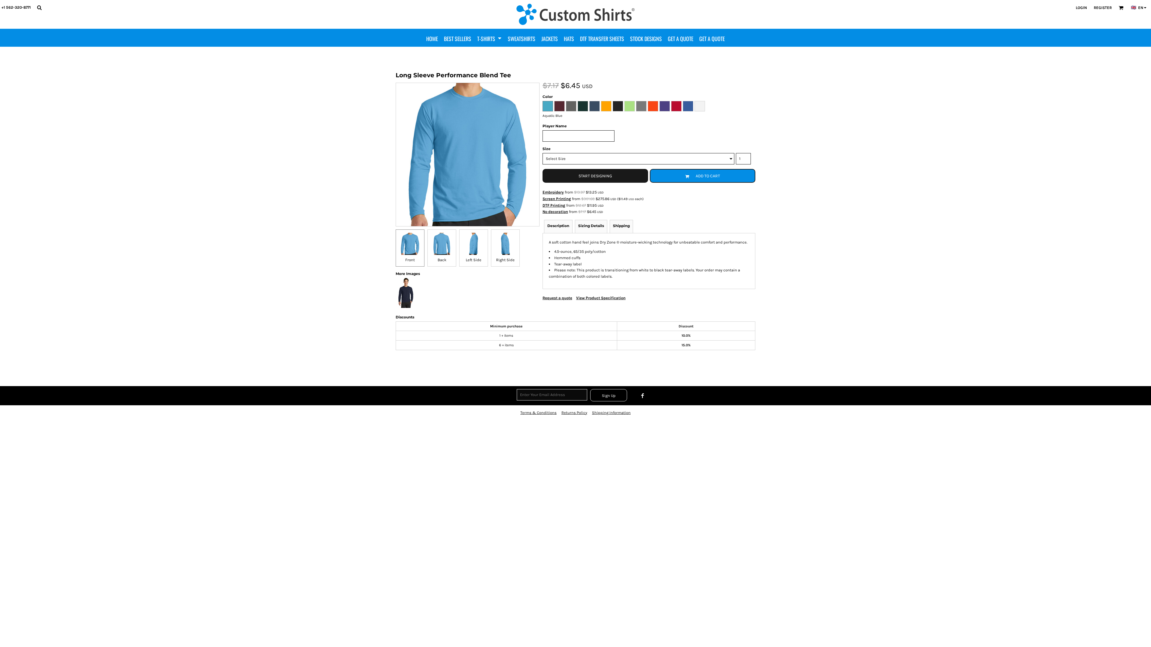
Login (1081, 7)
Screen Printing (557, 198)
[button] (39, 7)
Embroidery (553, 192)
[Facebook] (642, 395)
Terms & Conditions (538, 412)
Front (410, 260)
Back (442, 260)
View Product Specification (601, 298)
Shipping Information (611, 412)
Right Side (505, 260)
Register (1103, 7)
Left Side (473, 260)
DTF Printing (554, 205)
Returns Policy (574, 412)
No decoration (555, 211)
